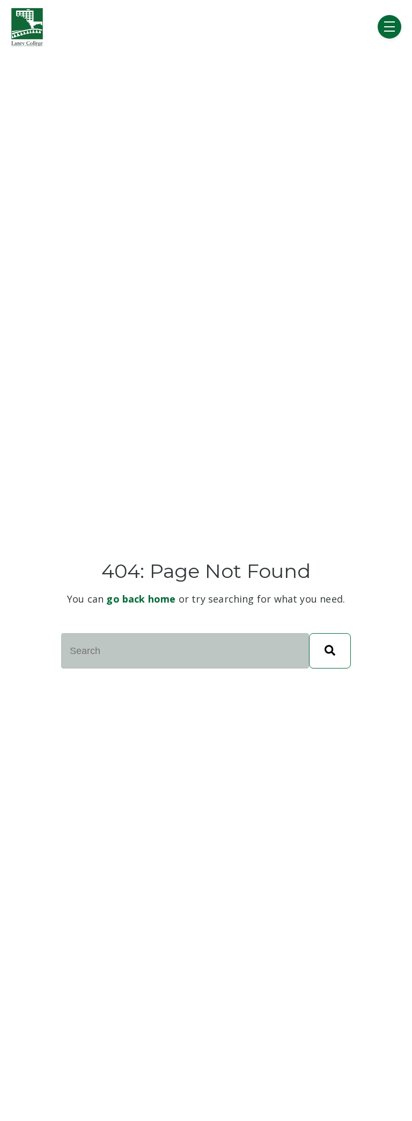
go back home (140, 598)
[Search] (330, 651)
